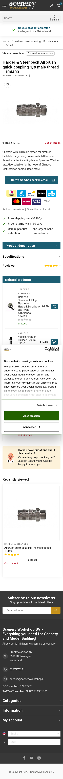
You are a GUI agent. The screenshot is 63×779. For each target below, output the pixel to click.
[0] (58, 5)
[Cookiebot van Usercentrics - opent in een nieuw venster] (45, 349)
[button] (51, 5)
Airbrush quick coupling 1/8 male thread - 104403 (28, 549)
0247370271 (17, 669)
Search (54, 19)
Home (6, 41)
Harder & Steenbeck (15, 76)
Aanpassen (29, 426)
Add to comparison (13, 209)
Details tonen (45, 405)
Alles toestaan (31, 415)
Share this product (37, 209)
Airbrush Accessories (40, 53)
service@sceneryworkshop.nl (27, 679)
